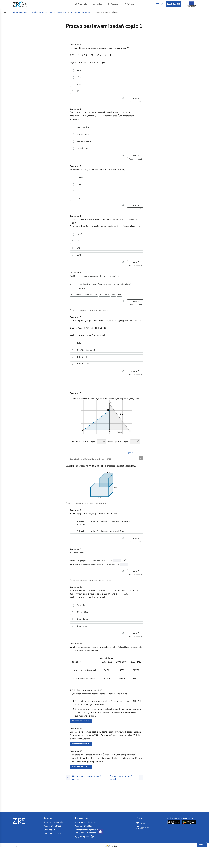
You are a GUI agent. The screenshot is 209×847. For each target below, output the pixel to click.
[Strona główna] (27, 820)
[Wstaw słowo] (74, 288)
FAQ (157, 4)
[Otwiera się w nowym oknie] (173, 822)
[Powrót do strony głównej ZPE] (21, 4)
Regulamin (48, 818)
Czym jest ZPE (50, 830)
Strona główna (21, 12)
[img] (104, 485)
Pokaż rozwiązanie (80, 721)
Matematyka (61, 12)
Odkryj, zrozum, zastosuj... (80, 12)
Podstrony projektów (84, 826)
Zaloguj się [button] (173, 4)
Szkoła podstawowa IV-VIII (42, 12)
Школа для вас (81, 818)
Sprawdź (130, 452)
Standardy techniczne (53, 834)
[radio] (106, 70)
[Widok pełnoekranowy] (141, 458)
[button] (162, 4)
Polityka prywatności (52, 826)
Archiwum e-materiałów (85, 822)
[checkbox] (106, 523)
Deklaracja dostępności (53, 822)
